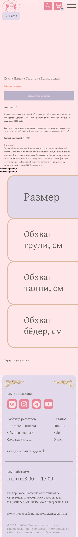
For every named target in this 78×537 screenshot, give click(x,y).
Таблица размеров (12, 86)
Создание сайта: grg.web (26, 451)
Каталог (60, 419)
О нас (58, 439)
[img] (11, 6)
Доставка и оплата (21, 426)
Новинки (60, 426)
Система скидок (19, 439)
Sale (57, 433)
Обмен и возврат (20, 433)
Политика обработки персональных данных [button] (37, 513)
